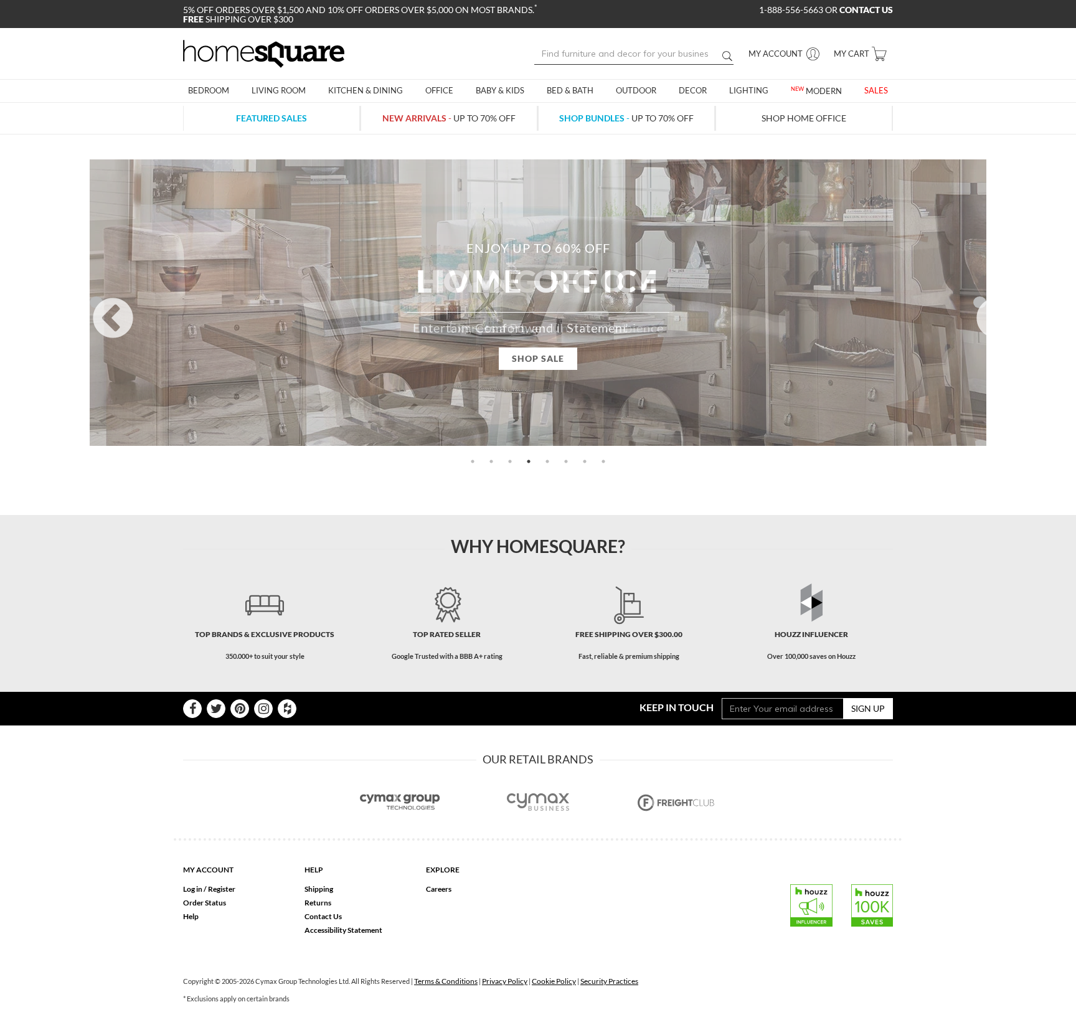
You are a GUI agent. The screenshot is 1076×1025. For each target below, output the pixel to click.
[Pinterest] (239, 708)
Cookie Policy (554, 981)
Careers (438, 889)
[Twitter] (216, 708)
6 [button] (566, 461)
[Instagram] (263, 708)
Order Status (204, 902)
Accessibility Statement (343, 930)
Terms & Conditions (446, 981)
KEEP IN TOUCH (676, 707)
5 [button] (547, 461)
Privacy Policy (504, 981)
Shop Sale (538, 358)
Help (191, 916)
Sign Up (868, 708)
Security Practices (609, 981)
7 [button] (584, 461)
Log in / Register (209, 889)
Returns (317, 902)
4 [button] (528, 461)
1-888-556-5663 (792, 9)
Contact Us (323, 916)
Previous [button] (96, 302)
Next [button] (979, 302)
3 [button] (510, 461)
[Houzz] (287, 708)
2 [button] (491, 461)
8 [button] (603, 461)
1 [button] (472, 461)
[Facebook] (192, 708)
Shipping (318, 889)
